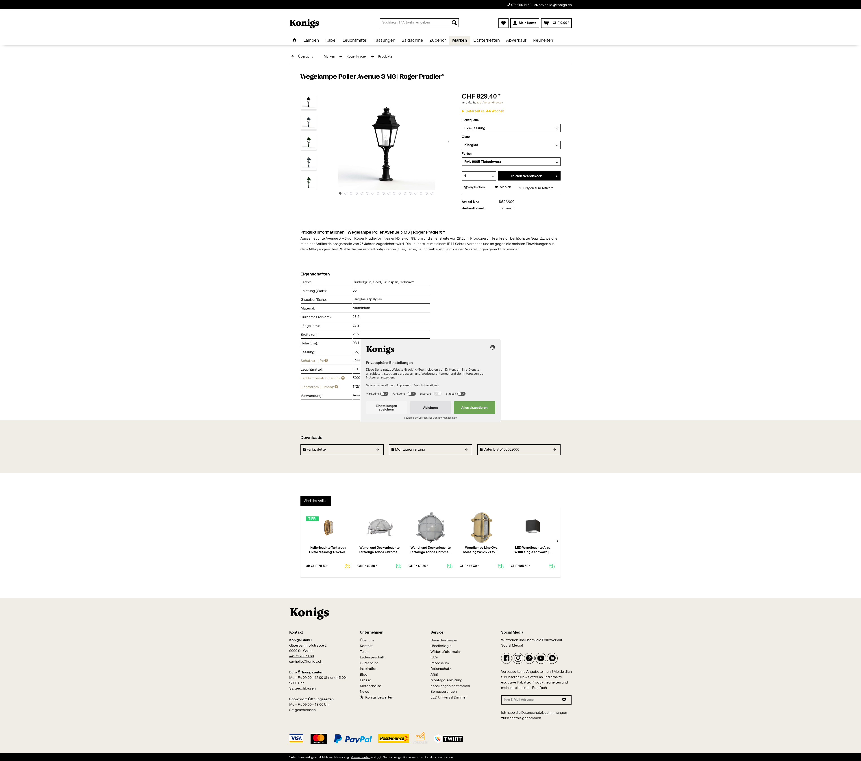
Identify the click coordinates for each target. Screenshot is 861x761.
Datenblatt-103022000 (501, 449)
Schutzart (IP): (312, 361)
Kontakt (366, 646)
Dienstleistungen (444, 640)
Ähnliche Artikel (315, 501)
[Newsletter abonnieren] (564, 700)
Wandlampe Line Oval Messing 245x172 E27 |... (481, 550)
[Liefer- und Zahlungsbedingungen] (376, 737)
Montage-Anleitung (446, 680)
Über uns (367, 640)
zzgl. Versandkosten (489, 102)
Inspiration (368, 669)
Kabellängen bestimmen (450, 686)
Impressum (439, 663)
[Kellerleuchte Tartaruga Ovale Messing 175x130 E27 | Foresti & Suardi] (328, 527)
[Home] (294, 40)
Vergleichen (476, 187)
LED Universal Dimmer (448, 697)
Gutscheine (369, 663)
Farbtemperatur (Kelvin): (321, 378)
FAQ (434, 657)
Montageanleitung (410, 449)
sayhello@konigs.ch (555, 5)
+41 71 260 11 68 (301, 656)
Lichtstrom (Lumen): (318, 387)
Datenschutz (440, 669)
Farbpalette (316, 449)
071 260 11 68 (521, 5)
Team (364, 652)
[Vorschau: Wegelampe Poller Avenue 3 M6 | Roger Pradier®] (309, 101)
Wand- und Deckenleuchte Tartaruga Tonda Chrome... (379, 550)
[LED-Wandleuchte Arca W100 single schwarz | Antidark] (533, 527)
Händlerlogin (441, 646)
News (364, 691)
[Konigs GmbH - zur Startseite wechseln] (304, 23)
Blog (363, 674)
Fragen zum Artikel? (538, 188)
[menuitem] (419, 22)
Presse (365, 680)
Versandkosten (360, 757)
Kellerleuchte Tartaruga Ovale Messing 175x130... (328, 550)
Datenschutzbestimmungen (544, 712)
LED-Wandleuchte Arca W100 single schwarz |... (532, 550)
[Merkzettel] (503, 23)
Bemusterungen (443, 691)
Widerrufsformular (445, 652)
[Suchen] (454, 22)
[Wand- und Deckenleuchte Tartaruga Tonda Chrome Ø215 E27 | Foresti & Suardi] (430, 527)
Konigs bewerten (379, 697)
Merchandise (370, 686)
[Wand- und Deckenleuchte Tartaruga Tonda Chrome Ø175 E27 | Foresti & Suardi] (379, 527)
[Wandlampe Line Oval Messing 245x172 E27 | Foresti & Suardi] (482, 527)
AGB (434, 674)
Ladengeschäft (372, 657)
